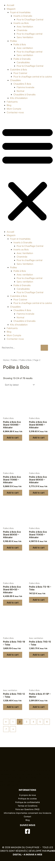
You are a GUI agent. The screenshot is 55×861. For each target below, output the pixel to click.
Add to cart (12, 437)
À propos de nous (27, 795)
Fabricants (12, 101)
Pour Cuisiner (20, 73)
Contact (27, 816)
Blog (9, 105)
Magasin (11, 8)
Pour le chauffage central (29, 33)
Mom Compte (14, 108)
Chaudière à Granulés (24, 94)
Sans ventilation (25, 55)
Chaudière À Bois (22, 83)
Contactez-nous (15, 112)
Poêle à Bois (19, 44)
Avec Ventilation (25, 26)
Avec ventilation (25, 48)
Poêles (13, 41)
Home (6, 360)
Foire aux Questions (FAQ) (27, 809)
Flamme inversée (25, 87)
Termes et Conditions (27, 806)
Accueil (10, 5)
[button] (27, 174)
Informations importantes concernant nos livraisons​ (27, 813)
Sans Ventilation (25, 37)
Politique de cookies (27, 798)
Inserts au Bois (21, 23)
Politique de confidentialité (27, 802)
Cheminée (22, 30)
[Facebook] (27, 831)
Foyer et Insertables (20, 12)
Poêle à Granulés (22, 59)
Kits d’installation (19, 98)
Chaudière (15, 80)
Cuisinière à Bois (18, 69)
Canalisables (23, 62)
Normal (20, 91)
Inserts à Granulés (22, 16)
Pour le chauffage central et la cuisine (32, 76)
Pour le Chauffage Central (30, 19)
